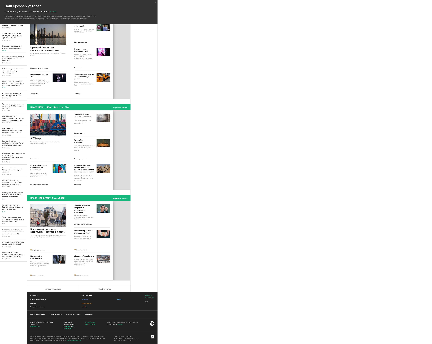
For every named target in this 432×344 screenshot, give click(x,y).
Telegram (119, 299)
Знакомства (88, 314)
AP (73, 326)
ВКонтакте (85, 299)
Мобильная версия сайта (149, 296)
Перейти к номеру (120, 107)
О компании (34, 295)
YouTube (84, 307)
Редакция (33, 303)
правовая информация (74, 340)
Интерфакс (68, 328)
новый (53, 11)
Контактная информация (38, 299)
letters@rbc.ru (35, 326)
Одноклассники (87, 303)
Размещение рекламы (37, 307)
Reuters (67, 326)
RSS (146, 301)
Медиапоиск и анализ (73, 314)
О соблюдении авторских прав (90, 323)
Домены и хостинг (56, 314)
